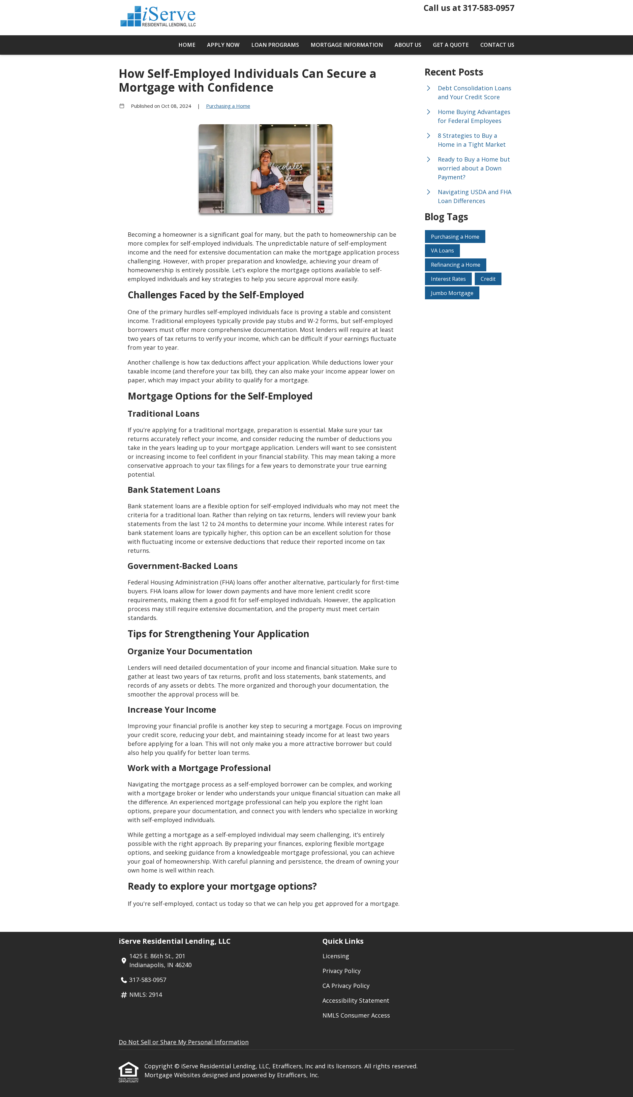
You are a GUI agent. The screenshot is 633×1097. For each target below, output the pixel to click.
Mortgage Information (347, 44)
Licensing (335, 956)
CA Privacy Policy (346, 986)
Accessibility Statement (355, 1000)
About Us (408, 44)
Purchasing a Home (228, 106)
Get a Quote (450, 44)
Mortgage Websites (173, 1075)
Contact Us (497, 44)
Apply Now (223, 44)
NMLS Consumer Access (356, 1015)
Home (186, 44)
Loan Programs (275, 44)
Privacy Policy (341, 971)
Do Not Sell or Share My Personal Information (184, 1042)
